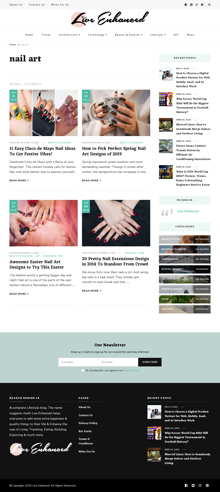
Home (29, 34)
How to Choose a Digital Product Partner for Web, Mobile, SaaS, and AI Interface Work (193, 80)
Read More (17, 180)
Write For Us (60, 4)
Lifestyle (156, 34)
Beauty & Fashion (127, 34)
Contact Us (37, 4)
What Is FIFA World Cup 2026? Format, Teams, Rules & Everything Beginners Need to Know (193, 178)
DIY (176, 34)
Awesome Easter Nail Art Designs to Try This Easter (36, 264)
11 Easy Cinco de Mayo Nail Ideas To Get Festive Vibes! (42, 151)
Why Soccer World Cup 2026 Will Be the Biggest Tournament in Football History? (192, 106)
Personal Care (134, 253)
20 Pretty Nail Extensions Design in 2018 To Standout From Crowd (115, 261)
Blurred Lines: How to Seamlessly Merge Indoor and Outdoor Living (193, 129)
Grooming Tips (53, 256)
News (191, 34)
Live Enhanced (188, 211)
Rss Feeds (85, 431)
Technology (96, 34)
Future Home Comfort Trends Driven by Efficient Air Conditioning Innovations (193, 153)
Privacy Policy (131, 370)
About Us (16, 4)
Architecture (68, 34)
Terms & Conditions (86, 441)
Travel (46, 34)
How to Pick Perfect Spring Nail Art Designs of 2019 (114, 151)
